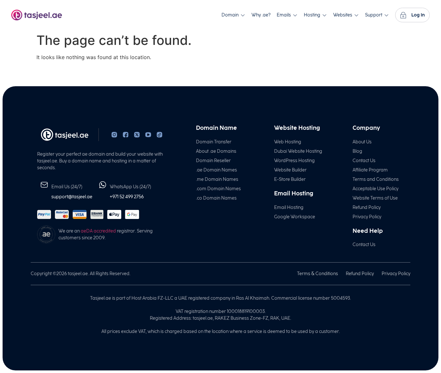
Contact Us (364, 160)
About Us (362, 142)
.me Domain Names (217, 179)
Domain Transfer (213, 142)
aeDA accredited (98, 231)
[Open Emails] (295, 15)
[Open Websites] (356, 15)
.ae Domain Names (216, 170)
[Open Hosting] (324, 15)
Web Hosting (287, 142)
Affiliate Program (370, 170)
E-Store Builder (290, 179)
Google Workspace (294, 217)
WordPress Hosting (294, 160)
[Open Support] (386, 15)
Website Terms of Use (375, 198)
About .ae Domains (216, 151)
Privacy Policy (367, 217)
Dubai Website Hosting (298, 151)
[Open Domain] (242, 15)
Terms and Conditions (376, 179)
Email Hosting (288, 207)
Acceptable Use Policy (375, 189)
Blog (357, 151)
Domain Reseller (213, 160)
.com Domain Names (218, 189)
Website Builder (290, 170)
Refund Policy (367, 207)
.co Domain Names (216, 198)
